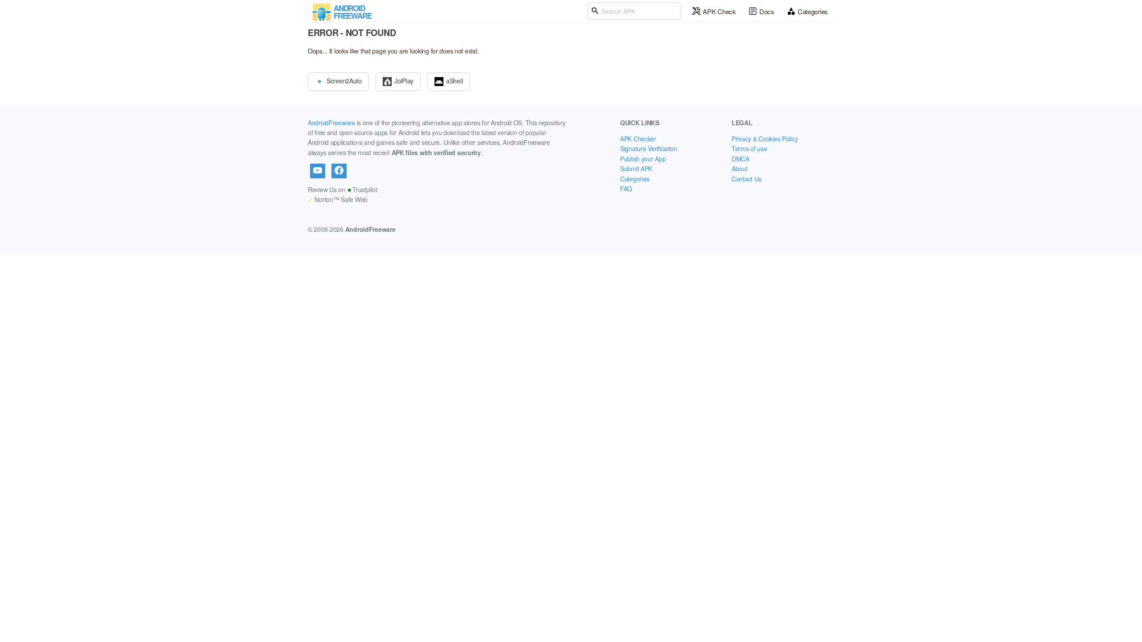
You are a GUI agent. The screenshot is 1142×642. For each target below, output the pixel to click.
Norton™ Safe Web (338, 199)
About (740, 168)
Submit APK (636, 168)
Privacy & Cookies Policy (765, 138)
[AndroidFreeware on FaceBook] (339, 171)
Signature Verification (648, 148)
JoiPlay (404, 80)
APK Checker (638, 138)
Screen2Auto (344, 80)
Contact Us (746, 178)
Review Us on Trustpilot (342, 189)
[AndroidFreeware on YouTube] (317, 171)
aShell (454, 80)
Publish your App (643, 158)
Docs (766, 11)
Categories (813, 11)
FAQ (626, 188)
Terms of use (749, 148)
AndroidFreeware (331, 122)
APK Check (719, 11)
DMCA (740, 158)
